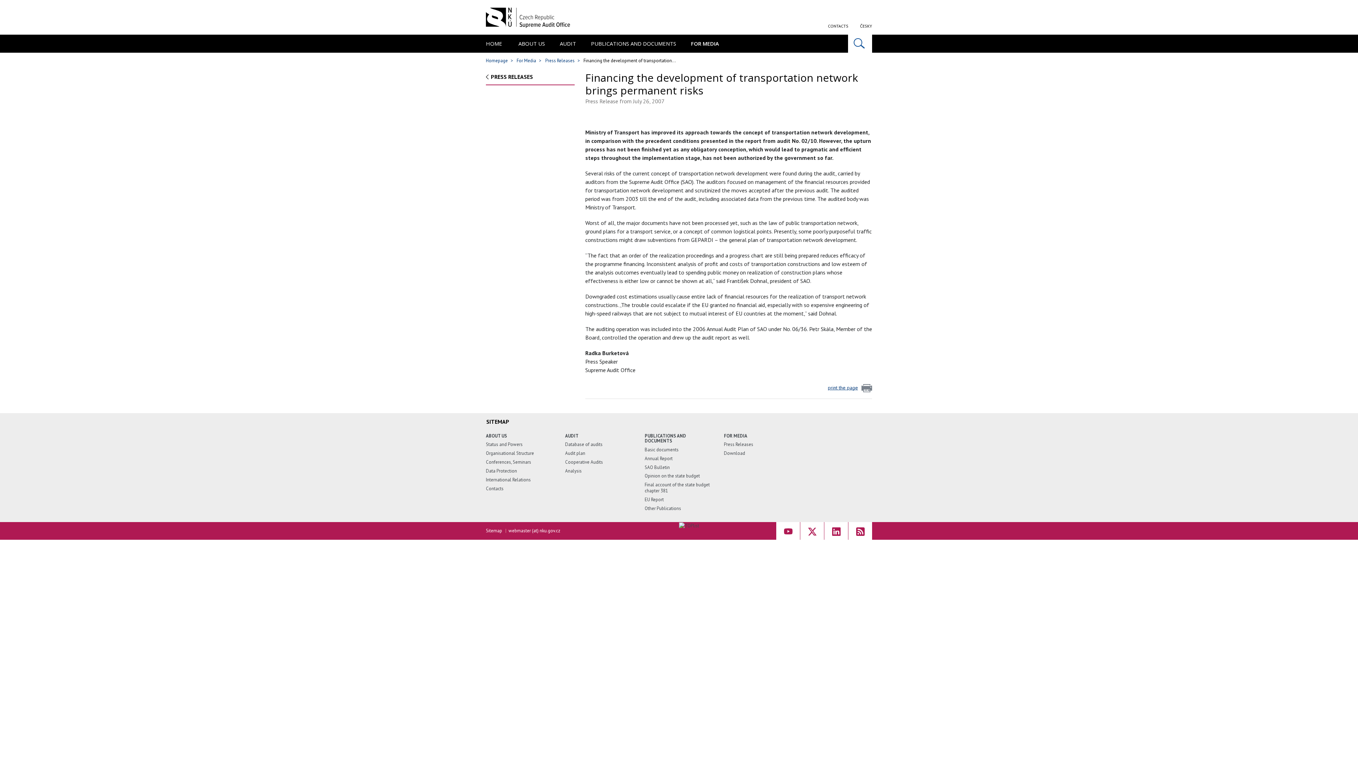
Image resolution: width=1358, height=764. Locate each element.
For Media (705, 43)
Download (734, 453)
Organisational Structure (510, 453)
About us (531, 43)
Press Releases (560, 61)
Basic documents (662, 450)
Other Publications (663, 508)
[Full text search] (860, 44)
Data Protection (501, 471)
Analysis (573, 471)
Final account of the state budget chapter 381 (677, 488)
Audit (568, 43)
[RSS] (860, 531)
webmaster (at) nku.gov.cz (534, 531)
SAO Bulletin (657, 467)
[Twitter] (812, 531)
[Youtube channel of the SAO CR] (788, 531)
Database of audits (584, 444)
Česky (866, 26)
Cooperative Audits (584, 462)
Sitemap (494, 531)
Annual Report (659, 459)
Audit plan (575, 453)
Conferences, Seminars (508, 462)
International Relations (508, 480)
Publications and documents (633, 43)
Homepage (497, 61)
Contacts (838, 26)
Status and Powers (504, 444)
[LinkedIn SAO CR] (836, 531)
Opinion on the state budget (672, 476)
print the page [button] (843, 387)
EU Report (654, 500)
